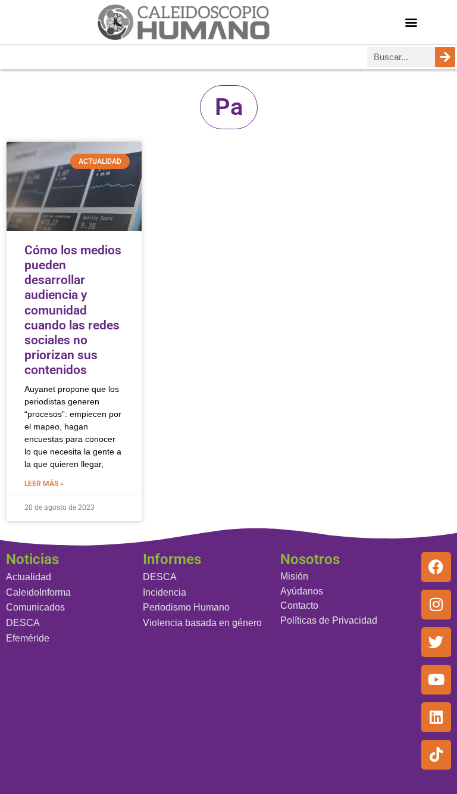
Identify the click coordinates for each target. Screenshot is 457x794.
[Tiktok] (436, 755)
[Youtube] (436, 680)
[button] (411, 22)
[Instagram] (436, 604)
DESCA (23, 623)
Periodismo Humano (186, 607)
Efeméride (27, 638)
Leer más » (44, 483)
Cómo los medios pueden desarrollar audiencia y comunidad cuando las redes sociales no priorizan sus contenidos (72, 310)
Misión (294, 576)
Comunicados (35, 607)
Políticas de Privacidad (328, 620)
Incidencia (164, 592)
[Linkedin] (436, 717)
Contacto (299, 605)
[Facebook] (436, 567)
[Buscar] (445, 57)
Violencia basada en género (202, 623)
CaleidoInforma (38, 592)
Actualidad (28, 577)
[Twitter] (436, 642)
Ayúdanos (301, 591)
